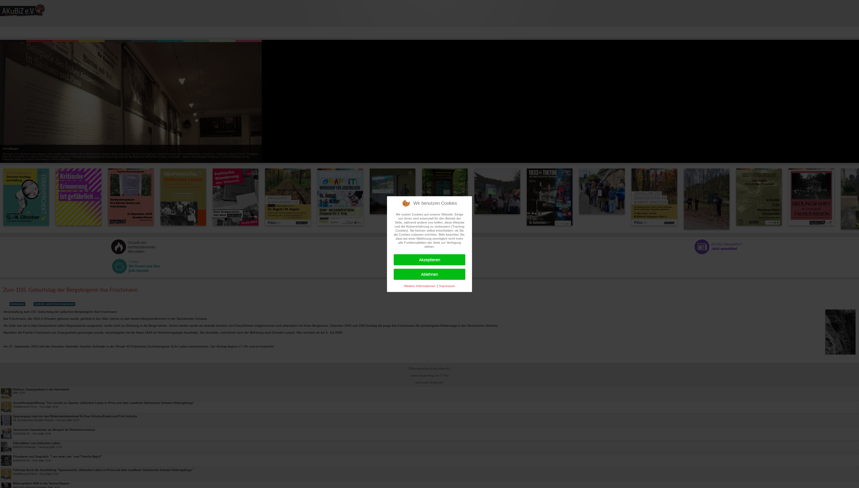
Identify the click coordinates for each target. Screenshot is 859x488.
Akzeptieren (429, 260)
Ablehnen (429, 274)
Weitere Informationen (420, 286)
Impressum (447, 286)
